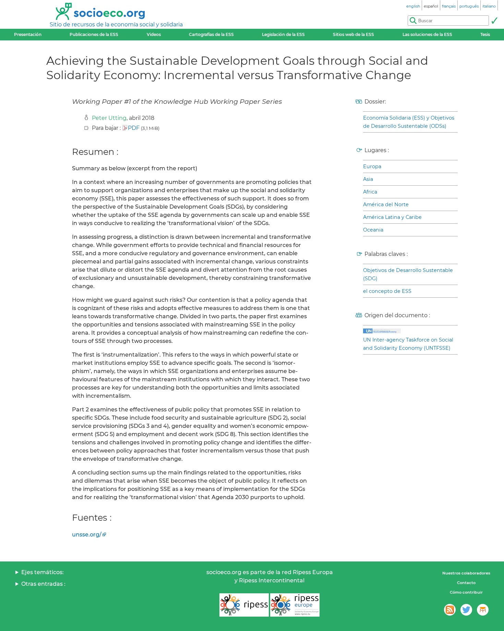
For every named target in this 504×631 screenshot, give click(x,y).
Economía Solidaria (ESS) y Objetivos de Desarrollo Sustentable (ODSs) (408, 122)
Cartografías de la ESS (211, 34)
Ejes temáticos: (42, 572)
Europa (372, 166)
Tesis (485, 34)
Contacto (466, 582)
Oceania (373, 230)
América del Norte (386, 204)
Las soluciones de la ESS (427, 34)
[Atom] (450, 610)
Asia (368, 179)
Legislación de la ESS (283, 34)
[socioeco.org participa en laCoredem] (483, 610)
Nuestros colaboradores (466, 573)
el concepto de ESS (387, 291)
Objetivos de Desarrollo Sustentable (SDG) (408, 274)
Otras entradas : (43, 584)
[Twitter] (466, 610)
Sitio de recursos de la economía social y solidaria (116, 24)
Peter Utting (109, 118)
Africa (370, 192)
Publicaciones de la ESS (94, 34)
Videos (154, 34)
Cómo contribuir (466, 592)
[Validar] (494, 20)
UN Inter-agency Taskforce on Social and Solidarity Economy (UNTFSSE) (408, 344)
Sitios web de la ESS (353, 34)
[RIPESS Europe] (295, 605)
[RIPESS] (244, 605)
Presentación (27, 34)
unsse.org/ (86, 534)
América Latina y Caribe (392, 217)
